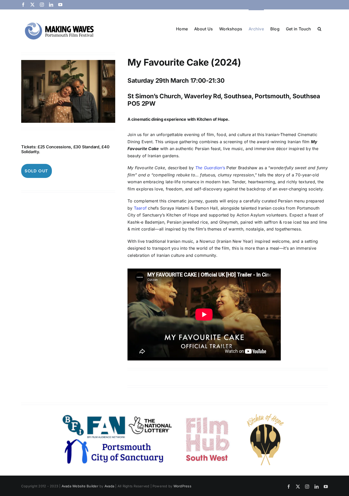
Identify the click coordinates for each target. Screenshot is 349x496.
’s (210, 167)
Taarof (140, 208)
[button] (319, 28)
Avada (109, 486)
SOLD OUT (36, 171)
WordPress (182, 486)
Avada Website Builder (80, 486)
